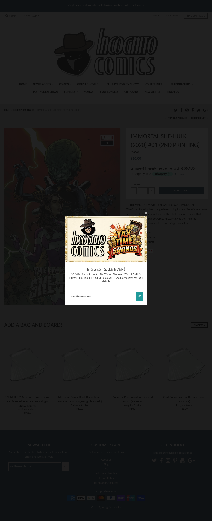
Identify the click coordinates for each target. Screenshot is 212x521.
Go (139, 296)
